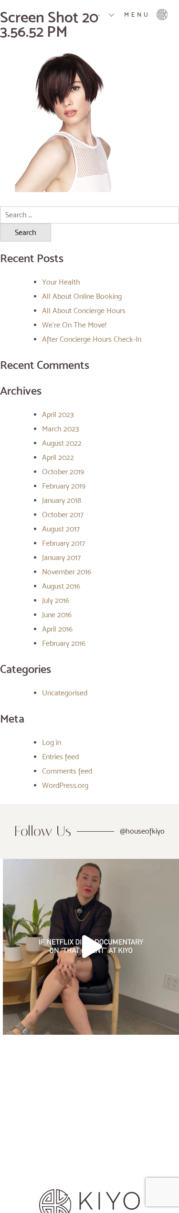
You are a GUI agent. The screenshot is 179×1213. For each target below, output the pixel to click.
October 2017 (63, 514)
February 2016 (63, 643)
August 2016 (61, 586)
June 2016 (57, 614)
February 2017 (63, 543)
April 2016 (57, 628)
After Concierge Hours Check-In (91, 339)
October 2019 (63, 471)
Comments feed (67, 770)
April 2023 (58, 414)
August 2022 (62, 443)
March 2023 (60, 428)
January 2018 (61, 500)
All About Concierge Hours (84, 310)
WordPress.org (65, 785)
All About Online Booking (82, 296)
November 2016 (66, 571)
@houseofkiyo (142, 831)
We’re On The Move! (74, 324)
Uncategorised (64, 692)
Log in (51, 742)
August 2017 (61, 528)
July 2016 (55, 600)
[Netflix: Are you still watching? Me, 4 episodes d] (91, 947)
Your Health (61, 281)
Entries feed (60, 756)
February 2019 (63, 485)
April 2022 (58, 457)
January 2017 (61, 557)
